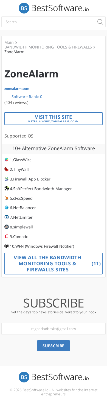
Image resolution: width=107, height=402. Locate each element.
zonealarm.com (16, 89)
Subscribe (53, 345)
